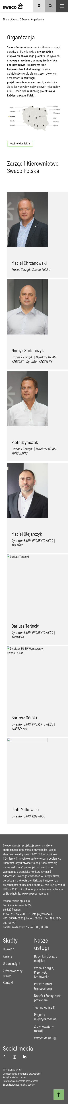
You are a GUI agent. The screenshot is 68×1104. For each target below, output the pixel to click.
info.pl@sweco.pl (42, 914)
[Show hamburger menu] (62, 6)
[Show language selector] (39, 6)
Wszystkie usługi (45, 1038)
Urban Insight (11, 964)
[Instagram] (16, 1057)
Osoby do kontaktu (20, 143)
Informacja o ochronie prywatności (20, 1080)
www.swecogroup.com (35, 893)
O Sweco (24, 19)
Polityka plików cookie (14, 1077)
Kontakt (8, 983)
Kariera (7, 956)
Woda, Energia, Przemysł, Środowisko (44, 972)
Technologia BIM (44, 1007)
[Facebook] (6, 1057)
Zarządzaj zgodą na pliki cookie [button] (19, 1084)
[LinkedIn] (26, 1057)
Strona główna (10, 19)
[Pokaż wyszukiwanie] (50, 6)
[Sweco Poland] (13, 6)
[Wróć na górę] (58, 1094)
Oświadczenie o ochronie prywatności (22, 1073)
